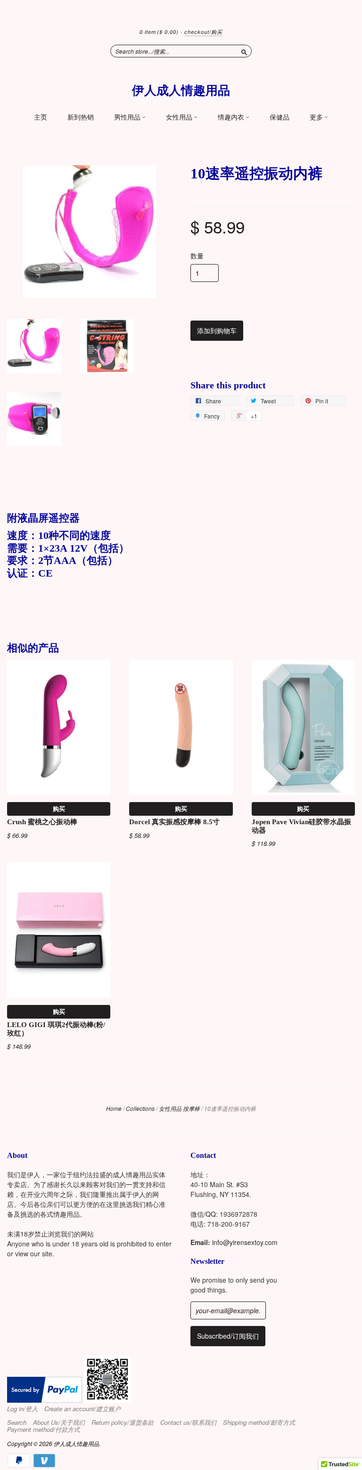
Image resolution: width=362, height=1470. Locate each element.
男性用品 (128, 117)
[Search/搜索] (244, 51)
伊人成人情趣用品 (181, 90)
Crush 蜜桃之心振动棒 (42, 822)
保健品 (279, 117)
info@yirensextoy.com (245, 1242)
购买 (59, 808)
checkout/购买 (203, 31)
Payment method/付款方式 (43, 1429)
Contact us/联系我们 (188, 1422)
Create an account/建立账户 (82, 1409)
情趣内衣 (232, 117)
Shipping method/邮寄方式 (259, 1422)
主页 (40, 117)
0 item (159, 31)
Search (16, 1422)
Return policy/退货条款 (122, 1422)
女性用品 (180, 117)
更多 (317, 117)
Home (114, 1108)
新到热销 (80, 117)
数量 (197, 255)
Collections (140, 1108)
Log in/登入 (22, 1409)
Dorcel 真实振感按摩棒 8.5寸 (174, 822)
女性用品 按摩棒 (179, 1108)
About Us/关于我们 (59, 1422)
